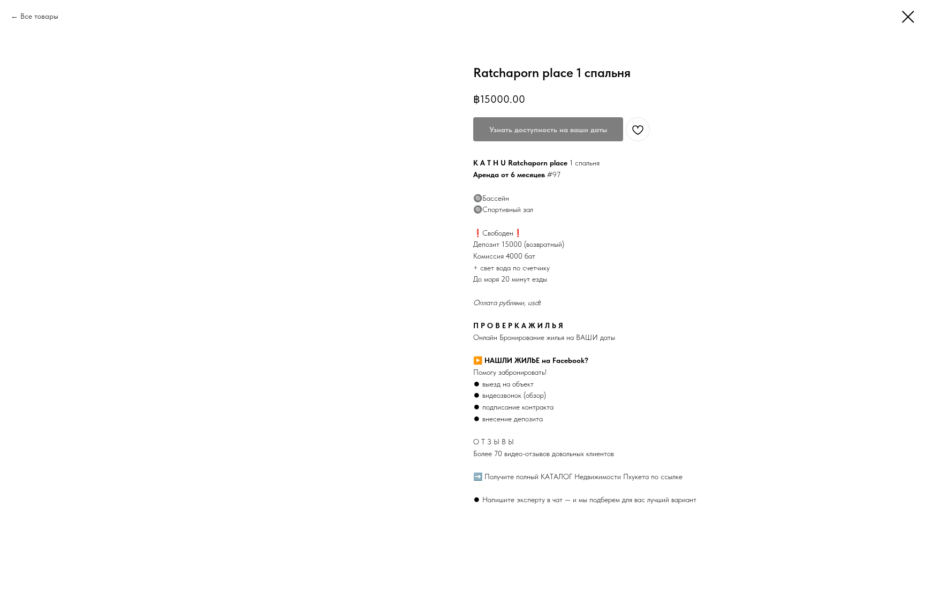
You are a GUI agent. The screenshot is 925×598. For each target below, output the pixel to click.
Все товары (39, 16)
